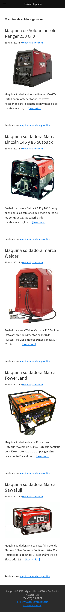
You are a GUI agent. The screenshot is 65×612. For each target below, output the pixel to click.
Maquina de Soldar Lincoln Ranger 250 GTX (30, 33)
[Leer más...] (35, 108)
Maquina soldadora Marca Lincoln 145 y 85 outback (30, 139)
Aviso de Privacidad (32, 605)
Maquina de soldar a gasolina (35, 125)
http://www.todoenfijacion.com (32, 601)
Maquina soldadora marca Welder (30, 253)
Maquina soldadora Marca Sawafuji (30, 487)
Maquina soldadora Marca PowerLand (30, 375)
